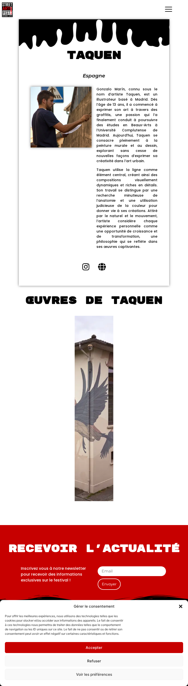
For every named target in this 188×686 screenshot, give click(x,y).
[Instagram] (86, 267)
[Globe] (102, 267)
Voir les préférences (94, 674)
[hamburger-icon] (168, 9)
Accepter (94, 647)
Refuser (94, 661)
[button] (180, 606)
